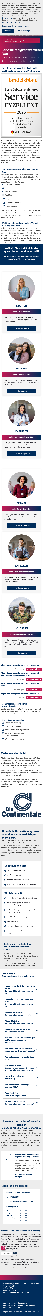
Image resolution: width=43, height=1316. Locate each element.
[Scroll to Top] (38, 1309)
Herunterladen (33, 669)
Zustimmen (8, 31)
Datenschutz (7, 18)
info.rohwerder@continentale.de (21, 1201)
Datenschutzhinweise (20, 26)
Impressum (6, 26)
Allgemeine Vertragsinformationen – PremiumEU (20, 694)
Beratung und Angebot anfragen (24, 1175)
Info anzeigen (18, 669)
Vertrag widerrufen (32, 1312)
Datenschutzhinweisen (11, 22)
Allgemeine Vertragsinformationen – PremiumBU (20, 665)
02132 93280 (14, 1197)
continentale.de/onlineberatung (13, 1267)
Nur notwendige (24, 31)
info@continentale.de (11, 1307)
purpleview (15, 1256)
